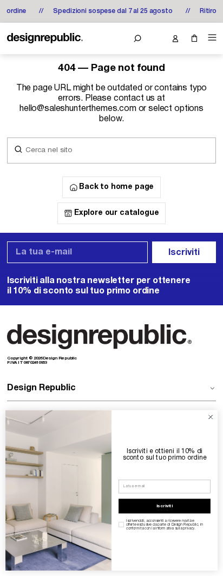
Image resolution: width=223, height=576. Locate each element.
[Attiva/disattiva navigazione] (211, 37)
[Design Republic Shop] (45, 38)
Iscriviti (184, 253)
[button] (137, 38)
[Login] (175, 38)
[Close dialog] (210, 417)
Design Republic (41, 388)
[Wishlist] (156, 38)
